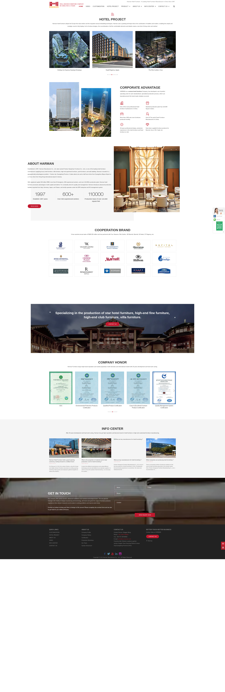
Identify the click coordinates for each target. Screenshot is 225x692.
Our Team (84, 543)
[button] (107, 74)
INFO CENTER (53, 543)
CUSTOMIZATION (54, 532)
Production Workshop (88, 540)
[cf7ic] (116, 498)
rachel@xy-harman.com (124, 539)
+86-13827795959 (123, 534)
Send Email (219, 216)
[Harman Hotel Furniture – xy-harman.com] (66, 5)
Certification (85, 537)
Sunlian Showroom (87, 545)
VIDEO (51, 540)
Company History (86, 535)
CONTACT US (112, 324)
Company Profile (86, 532)
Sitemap (149, 540)
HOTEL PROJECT (54, 535)
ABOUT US (52, 537)
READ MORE (34, 206)
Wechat (218, 219)
